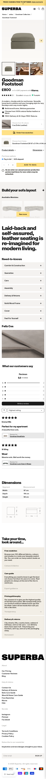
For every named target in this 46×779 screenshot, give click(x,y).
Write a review (23, 403)
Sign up (38, 756)
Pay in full (7, 159)
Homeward (9, 635)
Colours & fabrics (11, 566)
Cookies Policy (8, 736)
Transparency (10, 612)
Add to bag (30, 165)
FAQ (3, 703)
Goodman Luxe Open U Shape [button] (20, 464)
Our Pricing (6, 671)
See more (23, 214)
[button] (7, 95)
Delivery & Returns (9, 690)
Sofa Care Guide (8, 693)
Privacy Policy (7, 734)
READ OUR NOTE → (32, 2)
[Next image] (41, 41)
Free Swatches (8, 698)
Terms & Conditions (10, 731)
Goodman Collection (22, 14)
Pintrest (5, 717)
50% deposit (19, 159)
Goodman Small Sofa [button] (17, 436)
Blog (4, 676)
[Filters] (4, 410)
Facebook (6, 720)
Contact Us (6, 688)
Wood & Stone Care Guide (12, 695)
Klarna (4, 700)
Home (4, 14)
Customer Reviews (9, 674)
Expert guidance (11, 589)
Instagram (6, 714)
